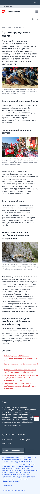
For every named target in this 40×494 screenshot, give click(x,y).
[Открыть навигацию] (37, 11)
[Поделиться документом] (37, 19)
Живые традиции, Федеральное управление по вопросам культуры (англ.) (21, 357)
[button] (36, 418)
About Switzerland (13, 12)
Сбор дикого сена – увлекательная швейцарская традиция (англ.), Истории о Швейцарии (21, 385)
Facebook (8, 439)
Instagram (26, 439)
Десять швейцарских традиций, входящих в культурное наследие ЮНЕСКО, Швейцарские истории (21, 377)
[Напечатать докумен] (33, 19)
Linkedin (7, 443)
